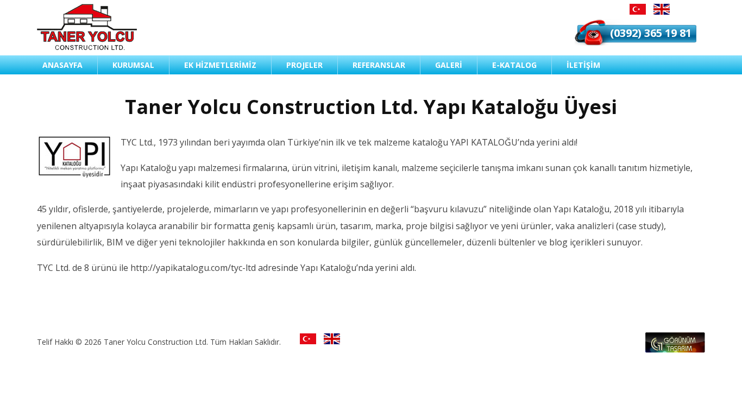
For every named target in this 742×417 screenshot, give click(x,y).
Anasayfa (62, 65)
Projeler (304, 65)
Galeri (448, 65)
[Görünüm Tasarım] (675, 350)
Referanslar (379, 65)
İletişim (583, 65)
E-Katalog (514, 65)
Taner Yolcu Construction (87, 27)
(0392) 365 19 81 (650, 33)
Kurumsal (133, 65)
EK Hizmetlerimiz (220, 65)
